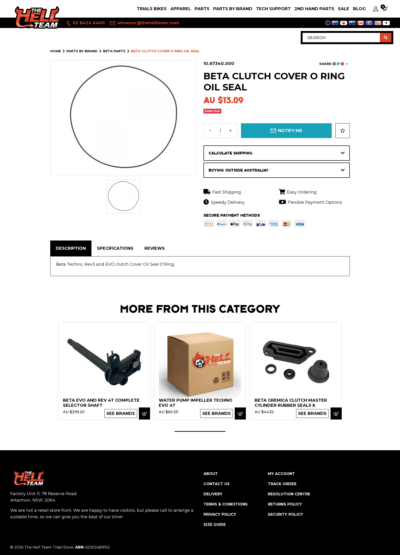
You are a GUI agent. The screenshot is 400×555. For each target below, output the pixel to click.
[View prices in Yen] (343, 23)
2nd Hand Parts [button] (314, 8)
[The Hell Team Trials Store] (36, 17)
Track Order (282, 484)
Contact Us (216, 484)
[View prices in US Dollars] (378, 23)
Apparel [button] (180, 8)
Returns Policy (285, 504)
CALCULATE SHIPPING (231, 153)
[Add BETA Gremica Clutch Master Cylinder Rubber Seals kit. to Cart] (336, 413)
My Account (281, 474)
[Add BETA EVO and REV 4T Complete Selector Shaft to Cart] (144, 413)
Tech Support (273, 8)
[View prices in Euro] (369, 23)
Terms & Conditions (225, 504)
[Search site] (385, 37)
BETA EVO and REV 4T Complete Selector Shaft (101, 403)
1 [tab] (200, 431)
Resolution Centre (289, 494)
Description (71, 248)
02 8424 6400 (88, 22)
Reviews (154, 248)
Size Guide (214, 524)
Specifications (115, 248)
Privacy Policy (219, 514)
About (210, 474)
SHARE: (326, 64)
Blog (359, 8)
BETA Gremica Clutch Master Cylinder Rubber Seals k (291, 403)
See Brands (120, 413)
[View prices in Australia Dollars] (335, 23)
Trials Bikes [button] (152, 8)
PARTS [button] (202, 8)
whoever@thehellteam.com (147, 22)
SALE (343, 8)
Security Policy (285, 514)
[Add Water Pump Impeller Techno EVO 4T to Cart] (240, 413)
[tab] (70, 248)
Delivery (212, 494)
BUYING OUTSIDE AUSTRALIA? (238, 170)
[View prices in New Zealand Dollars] (352, 23)
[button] (342, 130)
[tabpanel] (104, 370)
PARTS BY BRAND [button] (232, 8)
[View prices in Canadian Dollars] (361, 23)
